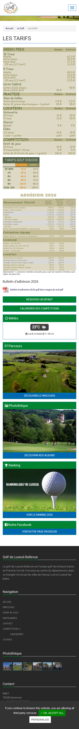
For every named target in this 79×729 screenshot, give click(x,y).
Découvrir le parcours (39, 395)
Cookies (7, 639)
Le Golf (20, 28)
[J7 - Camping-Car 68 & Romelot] (27, 666)
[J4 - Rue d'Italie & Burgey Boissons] (57, 666)
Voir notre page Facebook (39, 531)
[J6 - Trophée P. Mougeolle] (37, 666)
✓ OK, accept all (52, 712)
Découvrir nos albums (39, 455)
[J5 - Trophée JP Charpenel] (47, 666)
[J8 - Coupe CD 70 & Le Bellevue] (17, 666)
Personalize (40, 719)
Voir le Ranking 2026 (39, 514)
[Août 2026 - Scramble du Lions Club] (7, 666)
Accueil (9, 28)
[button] (39, 629)
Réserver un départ (39, 299)
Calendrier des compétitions (39, 308)
